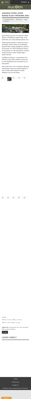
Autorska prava (15, 382)
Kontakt (15, 378)
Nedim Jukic (19, 19)
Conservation (12, 327)
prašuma (7, 329)
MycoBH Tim (15, 385)
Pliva (3, 329)
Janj (20, 327)
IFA (18, 327)
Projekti (5, 332)
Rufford (13, 329)
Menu (7, 2)
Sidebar (24, 2)
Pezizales (25, 327)
